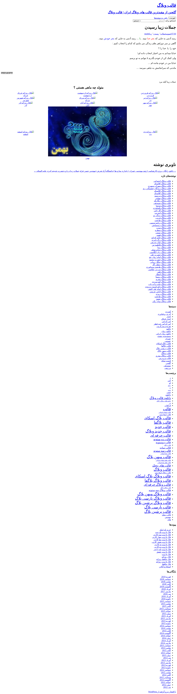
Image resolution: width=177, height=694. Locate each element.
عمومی (168, 34)
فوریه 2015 (166, 621)
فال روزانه (166, 557)
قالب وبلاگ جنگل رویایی (160, 262)
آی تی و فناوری (164, 314)
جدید (169, 390)
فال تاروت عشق (164, 552)
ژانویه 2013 (166, 667)
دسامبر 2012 (165, 670)
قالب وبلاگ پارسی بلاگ (153, 498)
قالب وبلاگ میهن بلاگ (154, 494)
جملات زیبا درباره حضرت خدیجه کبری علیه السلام (56, 171)
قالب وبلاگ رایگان (165, 488)
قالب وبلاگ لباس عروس (160, 292)
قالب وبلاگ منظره (163, 230)
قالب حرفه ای (160, 435)
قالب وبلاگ (166, 353)
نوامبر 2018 (166, 582)
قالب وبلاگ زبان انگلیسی (160, 252)
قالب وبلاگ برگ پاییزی (161, 240)
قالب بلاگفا (166, 346)
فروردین (150, 95)
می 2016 (167, 594)
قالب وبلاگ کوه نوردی (161, 282)
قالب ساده (165, 447)
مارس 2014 (166, 643)
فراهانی (167, 406)
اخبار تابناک (166, 319)
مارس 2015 (166, 618)
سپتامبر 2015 (165, 609)
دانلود (168, 329)
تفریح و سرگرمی (163, 326)
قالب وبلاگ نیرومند (162, 196)
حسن (169, 392)
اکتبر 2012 (166, 675)
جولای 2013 (166, 653)
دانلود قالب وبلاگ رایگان (164, 401)
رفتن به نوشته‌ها (161, 18)
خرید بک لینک (165, 530)
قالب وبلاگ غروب (163, 218)
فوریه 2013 (166, 665)
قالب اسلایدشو (165, 415)
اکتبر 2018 (166, 584)
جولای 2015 (166, 611)
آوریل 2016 (166, 596)
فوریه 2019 (166, 577)
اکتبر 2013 (166, 650)
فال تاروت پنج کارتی (162, 540)
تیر (150, 100)
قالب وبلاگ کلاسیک (162, 183)
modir (146, 34)
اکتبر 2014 (166, 631)
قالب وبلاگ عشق (163, 299)
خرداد (25, 95)
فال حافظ (166, 564)
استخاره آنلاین (165, 567)
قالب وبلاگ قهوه (164, 235)
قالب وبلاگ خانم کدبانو (161, 238)
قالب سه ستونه (162, 450)
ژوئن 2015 (166, 613)
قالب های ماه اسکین (164, 463)
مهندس (168, 517)
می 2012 (167, 687)
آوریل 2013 (166, 660)
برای (169, 385)
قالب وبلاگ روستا (163, 277)
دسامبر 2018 (165, 579)
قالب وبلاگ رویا (164, 247)
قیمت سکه (166, 361)
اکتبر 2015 (166, 606)
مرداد (87, 100)
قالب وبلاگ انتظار (163, 274)
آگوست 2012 (165, 680)
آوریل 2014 (166, 640)
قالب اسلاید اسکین (165, 412)
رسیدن (156, 34)
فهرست (172, 18)
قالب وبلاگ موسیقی (162, 203)
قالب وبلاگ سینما (163, 206)
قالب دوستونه (163, 442)
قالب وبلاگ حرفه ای (157, 484)
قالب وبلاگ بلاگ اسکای (153, 476)
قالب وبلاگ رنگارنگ (162, 201)
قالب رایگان (167, 445)
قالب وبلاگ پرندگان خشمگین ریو (157, 188)
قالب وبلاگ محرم (163, 279)
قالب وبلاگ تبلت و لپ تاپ (159, 284)
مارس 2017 (166, 591)
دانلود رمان (166, 331)
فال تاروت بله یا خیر (162, 549)
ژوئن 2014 (166, 638)
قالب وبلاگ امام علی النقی (159, 289)
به (170, 388)
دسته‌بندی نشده (164, 336)
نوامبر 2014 (166, 628)
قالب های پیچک (161, 465)
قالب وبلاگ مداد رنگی (161, 301)
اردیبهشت (87, 95)
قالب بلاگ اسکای (163, 343)
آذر (25, 105)
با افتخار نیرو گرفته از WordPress (162, 692)
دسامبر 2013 (165, 645)
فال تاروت (166, 554)
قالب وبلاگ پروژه (163, 294)
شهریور (26, 100)
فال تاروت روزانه (163, 562)
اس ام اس (166, 321)
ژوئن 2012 (166, 685)
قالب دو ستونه (162, 439)
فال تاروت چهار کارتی (161, 537)
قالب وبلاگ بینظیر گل (161, 265)
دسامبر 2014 (165, 626)
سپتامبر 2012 (165, 677)
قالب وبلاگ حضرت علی (160, 255)
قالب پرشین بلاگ (163, 348)
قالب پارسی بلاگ (157, 507)
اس (169, 380)
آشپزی (168, 312)
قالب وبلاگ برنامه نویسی (160, 223)
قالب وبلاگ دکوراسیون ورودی (158, 287)
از (170, 378)
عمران (168, 339)
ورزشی (167, 368)
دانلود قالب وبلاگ (160, 398)
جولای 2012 (166, 682)
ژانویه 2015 (166, 623)
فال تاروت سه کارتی (162, 535)
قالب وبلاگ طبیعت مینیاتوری (158, 267)
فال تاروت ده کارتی (162, 547)
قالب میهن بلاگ (164, 351)
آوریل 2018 (166, 589)
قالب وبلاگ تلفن (164, 272)
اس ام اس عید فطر (162, 324)
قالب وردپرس (165, 358)
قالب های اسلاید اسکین (163, 460)
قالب (167, 409)
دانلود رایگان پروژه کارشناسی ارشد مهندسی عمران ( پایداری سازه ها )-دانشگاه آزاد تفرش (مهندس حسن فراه (128, 171)
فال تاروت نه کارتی (162, 544)
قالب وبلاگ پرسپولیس (161, 225)
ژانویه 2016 (166, 599)
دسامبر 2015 (165, 601)
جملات (163, 34)
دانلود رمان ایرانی (163, 334)
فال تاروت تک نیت (163, 532)
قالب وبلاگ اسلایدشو (163, 473)
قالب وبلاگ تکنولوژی (162, 208)
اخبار (169, 316)
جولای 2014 (166, 636)
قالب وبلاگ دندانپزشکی (161, 250)
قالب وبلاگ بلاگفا (158, 480)
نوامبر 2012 (166, 672)
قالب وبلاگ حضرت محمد (160, 260)
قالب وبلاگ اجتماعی (162, 181)
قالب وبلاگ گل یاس (162, 210)
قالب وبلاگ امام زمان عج (160, 257)
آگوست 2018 (165, 586)
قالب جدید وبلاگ (158, 431)
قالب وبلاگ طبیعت (163, 220)
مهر (150, 105)
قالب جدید (163, 427)
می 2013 (167, 658)
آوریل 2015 (166, 616)
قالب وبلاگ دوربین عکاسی (159, 269)
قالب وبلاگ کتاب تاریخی (160, 242)
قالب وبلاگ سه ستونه (160, 490)
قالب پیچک (166, 515)
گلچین (168, 363)
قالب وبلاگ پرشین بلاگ (153, 503)
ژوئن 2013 (166, 655)
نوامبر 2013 (166, 648)
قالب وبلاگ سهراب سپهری (159, 186)
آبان (87, 105)
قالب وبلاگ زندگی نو (162, 215)
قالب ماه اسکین (165, 454)
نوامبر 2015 (166, 604)
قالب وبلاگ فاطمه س (161, 245)
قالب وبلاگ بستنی (163, 233)
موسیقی (167, 366)
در (170, 403)
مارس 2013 (166, 663)
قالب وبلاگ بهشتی (163, 198)
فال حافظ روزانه (163, 559)
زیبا (150, 34)
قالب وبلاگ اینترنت (163, 213)
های (169, 519)
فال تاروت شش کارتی (161, 542)
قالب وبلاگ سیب (163, 228)
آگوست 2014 (165, 633)
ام (170, 383)
